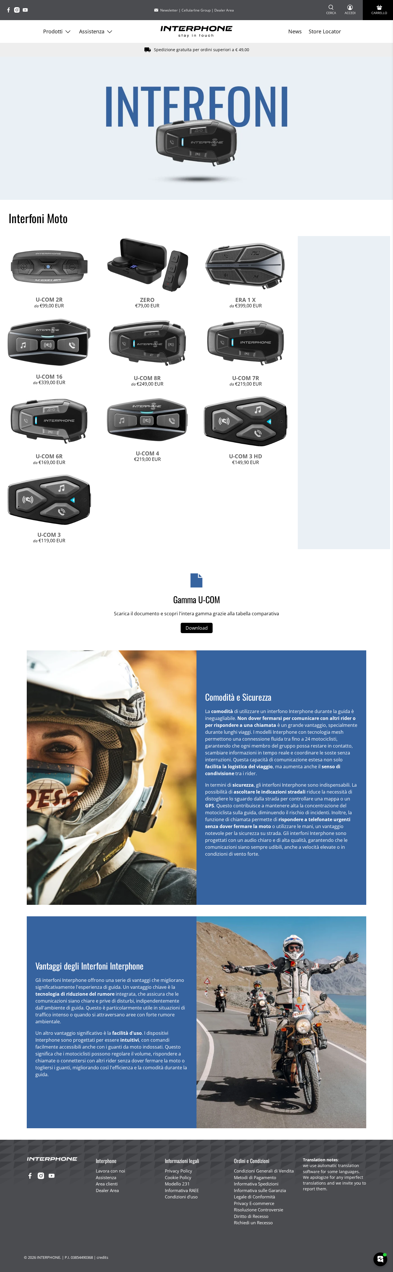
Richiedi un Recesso (253, 1222)
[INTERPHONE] (196, 31)
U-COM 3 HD (245, 456)
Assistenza (91, 31)
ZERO (147, 300)
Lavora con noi (110, 1171)
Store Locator (325, 31)
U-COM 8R (147, 378)
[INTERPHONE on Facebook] (10, 11)
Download (197, 628)
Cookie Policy (178, 1177)
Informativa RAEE (182, 1190)
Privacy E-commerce (254, 1203)
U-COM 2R (49, 299)
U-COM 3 (49, 535)
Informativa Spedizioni (256, 1184)
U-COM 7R (245, 378)
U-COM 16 (49, 376)
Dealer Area (224, 10)
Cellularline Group (196, 10)
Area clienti (107, 1184)
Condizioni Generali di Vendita (264, 1171)
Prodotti (53, 31)
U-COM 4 (147, 453)
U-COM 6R (49, 456)
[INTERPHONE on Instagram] (18, 11)
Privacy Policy (178, 1171)
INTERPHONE (48, 1257)
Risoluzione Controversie (258, 1209)
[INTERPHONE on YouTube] (26, 11)
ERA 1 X (245, 300)
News (295, 31)
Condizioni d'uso (181, 1197)
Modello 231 (177, 1184)
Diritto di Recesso (251, 1216)
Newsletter (169, 10)
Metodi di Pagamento (255, 1177)
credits (102, 1257)
